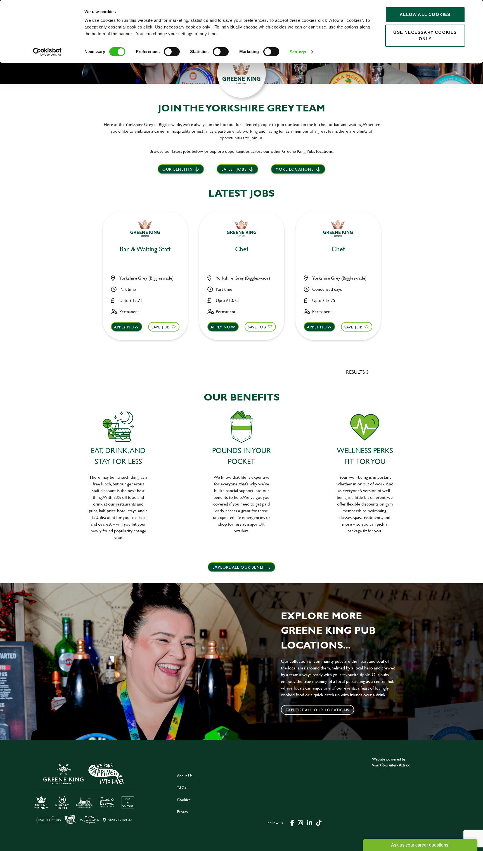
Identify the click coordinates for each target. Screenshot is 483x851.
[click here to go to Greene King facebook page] (292, 822)
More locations (295, 169)
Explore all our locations (317, 710)
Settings (298, 51)
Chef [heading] (241, 249)
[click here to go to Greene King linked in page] (309, 822)
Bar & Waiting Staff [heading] (145, 249)
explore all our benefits (241, 567)
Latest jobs (234, 169)
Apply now (126, 327)
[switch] (172, 51)
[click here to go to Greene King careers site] (85, 793)
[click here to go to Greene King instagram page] (300, 822)
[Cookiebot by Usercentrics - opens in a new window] (47, 52)
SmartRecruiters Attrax (390, 765)
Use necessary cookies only (425, 35)
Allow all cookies (425, 14)
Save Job (160, 327)
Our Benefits (177, 169)
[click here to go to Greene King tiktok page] (318, 822)
